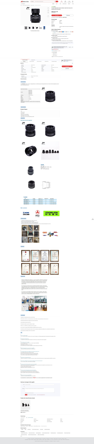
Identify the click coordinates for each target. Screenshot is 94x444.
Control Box (61, 421)
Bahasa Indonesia (67, 439)
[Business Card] (72, 63)
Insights (65, 438)
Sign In (52, 56)
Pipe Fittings (29, 429)
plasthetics (22, 421)
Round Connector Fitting (24, 434)
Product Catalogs (31, 417)
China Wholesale (44, 438)
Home (21, 5)
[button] (57, 61)
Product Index (59, 438)
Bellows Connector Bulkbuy (41, 434)
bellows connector (36, 420)
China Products (32, 438)
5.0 (64, 61)
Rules (73, 3)
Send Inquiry (56, 15)
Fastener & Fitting (32, 5)
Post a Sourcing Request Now (41, 394)
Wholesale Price (48, 438)
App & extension (64, 3)
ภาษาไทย (59, 439)
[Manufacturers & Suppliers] (25, 1)
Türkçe (61, 439)
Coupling (22, 429)
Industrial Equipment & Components (26, 5)
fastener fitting (48, 420)
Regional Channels (56, 438)
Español (32, 439)
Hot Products (29, 438)
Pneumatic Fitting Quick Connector (32, 434)
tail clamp (35, 421)
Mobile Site (63, 438)
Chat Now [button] (68, 15)
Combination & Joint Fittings (38, 5)
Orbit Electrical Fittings (47, 429)
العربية (51, 439)
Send (26, 394)
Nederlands (48, 439)
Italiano (43, 439)
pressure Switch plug (49, 421)
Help (60, 3)
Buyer (56, 3)
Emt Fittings (41, 429)
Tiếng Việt (64, 439)
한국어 (53, 439)
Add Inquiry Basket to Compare (35, 30)
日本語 (55, 439)
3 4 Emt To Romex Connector (35, 429)
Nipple (25, 429)
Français (37, 439)
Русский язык (40, 439)
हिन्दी (56, 439)
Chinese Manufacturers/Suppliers (38, 438)
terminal (61, 420)
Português (35, 439)
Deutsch (45, 439)
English (30, 439)
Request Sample (65, 17)
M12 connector (22, 420)
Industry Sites (51, 438)
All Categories (23, 3)
